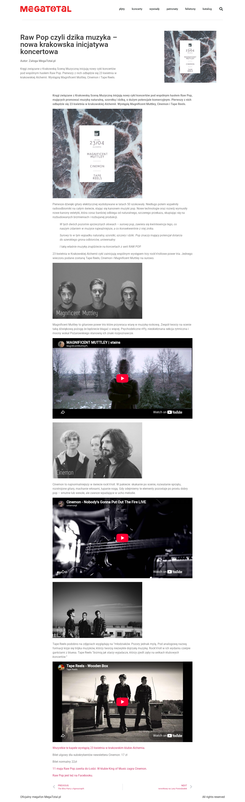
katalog (207, 9)
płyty (122, 9)
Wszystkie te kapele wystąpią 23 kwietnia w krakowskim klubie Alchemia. (99, 748)
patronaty (172, 9)
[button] (221, 9)
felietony (190, 9)
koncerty (137, 9)
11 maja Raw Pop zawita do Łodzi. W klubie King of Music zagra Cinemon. (100, 768)
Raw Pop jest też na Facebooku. (73, 775)
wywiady (154, 9)
